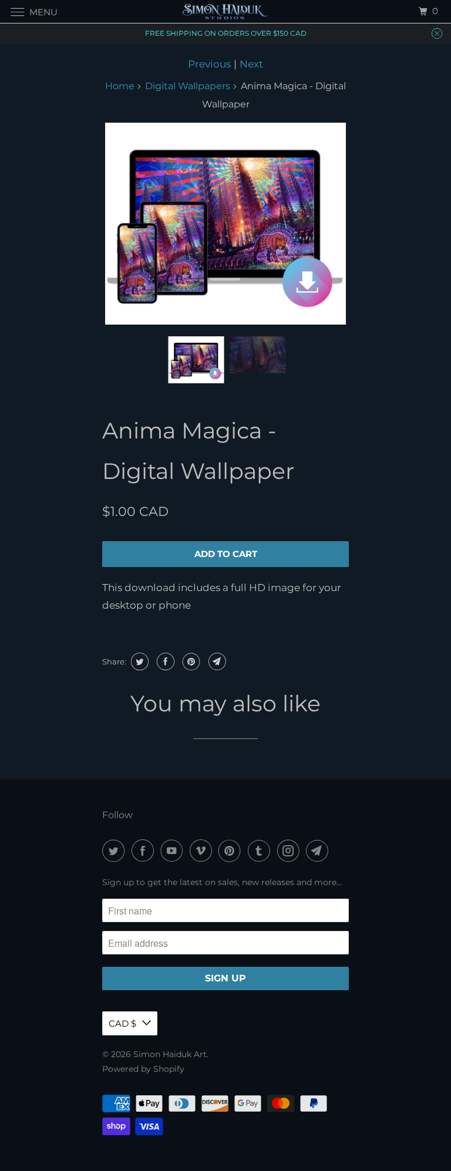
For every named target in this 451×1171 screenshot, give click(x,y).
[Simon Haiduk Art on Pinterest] (231, 850)
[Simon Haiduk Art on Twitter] (115, 850)
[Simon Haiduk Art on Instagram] (290, 850)
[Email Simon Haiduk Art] (319, 850)
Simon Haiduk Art (170, 1054)
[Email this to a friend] (216, 661)
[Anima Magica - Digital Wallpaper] (225, 224)
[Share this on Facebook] (164, 661)
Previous (209, 64)
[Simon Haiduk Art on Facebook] (145, 850)
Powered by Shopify (143, 1069)
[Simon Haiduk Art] (225, 11)
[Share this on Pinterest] (190, 661)
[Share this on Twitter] (138, 661)
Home (119, 86)
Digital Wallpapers (187, 86)
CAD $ (122, 1023)
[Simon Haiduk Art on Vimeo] (203, 850)
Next (251, 64)
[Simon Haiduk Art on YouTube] (173, 850)
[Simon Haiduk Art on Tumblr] (261, 850)
